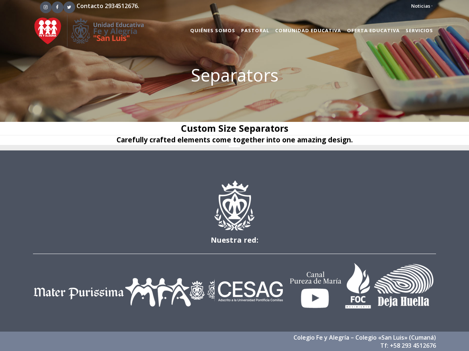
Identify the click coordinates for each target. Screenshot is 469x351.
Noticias (420, 6)
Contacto (90, 6)
